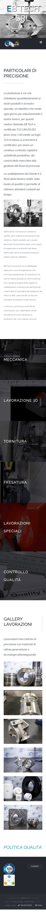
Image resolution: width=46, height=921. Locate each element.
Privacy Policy (18, 902)
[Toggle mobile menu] (41, 42)
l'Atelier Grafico (10, 905)
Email (39, 905)
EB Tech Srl (25, 898)
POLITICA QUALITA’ (23, 847)
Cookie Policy (29, 902)
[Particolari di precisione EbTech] (23, 200)
